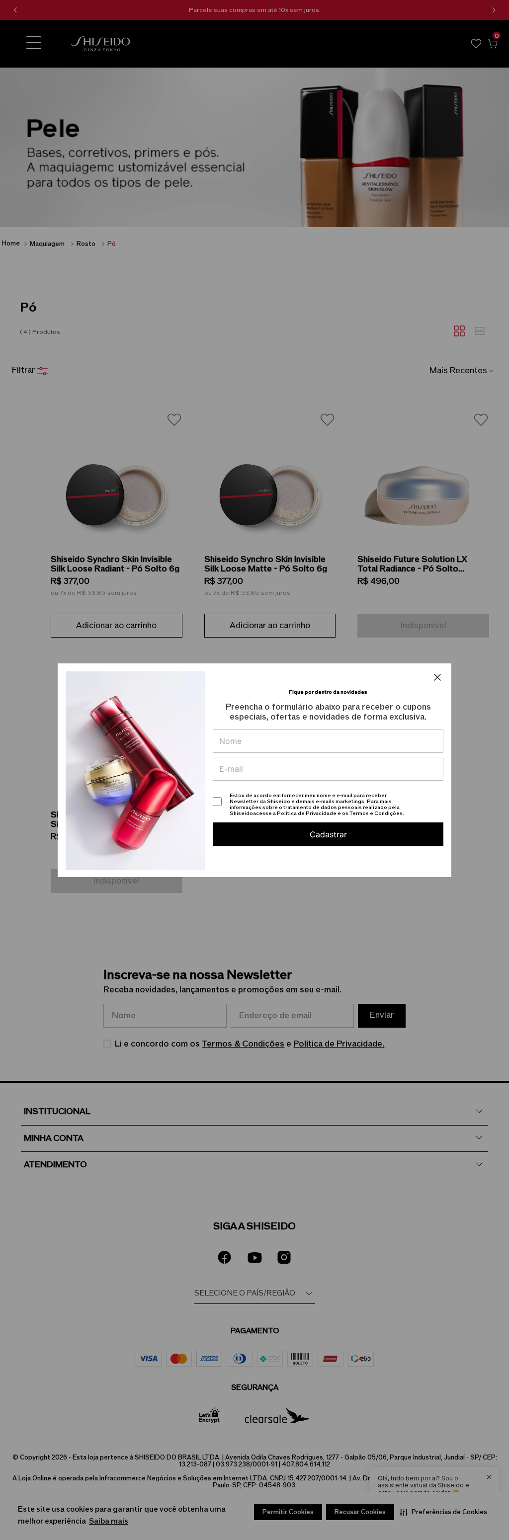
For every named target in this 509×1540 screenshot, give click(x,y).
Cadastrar (328, 834)
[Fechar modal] (437, 677)
